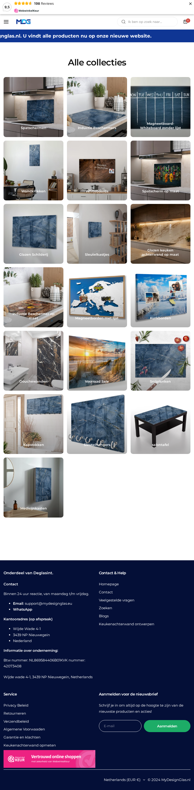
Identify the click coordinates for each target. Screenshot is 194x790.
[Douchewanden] (33, 361)
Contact (106, 592)
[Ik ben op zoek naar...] (123, 21)
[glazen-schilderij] (33, 234)
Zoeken (105, 608)
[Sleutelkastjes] (97, 234)
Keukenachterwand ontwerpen (126, 624)
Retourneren (15, 713)
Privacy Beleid (16, 705)
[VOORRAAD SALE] (97, 361)
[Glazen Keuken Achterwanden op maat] (160, 234)
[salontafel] (160, 424)
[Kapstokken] (33, 424)
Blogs (104, 616)
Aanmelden (167, 726)
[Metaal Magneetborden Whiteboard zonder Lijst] (160, 107)
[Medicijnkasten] (33, 487)
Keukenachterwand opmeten (30, 745)
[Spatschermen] (33, 107)
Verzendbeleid (16, 721)
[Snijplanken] (160, 361)
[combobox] (147, 21)
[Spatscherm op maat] (160, 170)
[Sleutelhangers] (97, 424)
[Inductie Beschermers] (97, 107)
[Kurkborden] (160, 297)
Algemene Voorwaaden (24, 729)
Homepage (109, 584)
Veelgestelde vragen (116, 600)
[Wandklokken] (33, 170)
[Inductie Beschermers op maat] (33, 297)
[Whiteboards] (97, 170)
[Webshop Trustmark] (49, 759)
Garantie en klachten (22, 737)
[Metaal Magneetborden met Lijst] (97, 297)
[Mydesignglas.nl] (23, 21)
